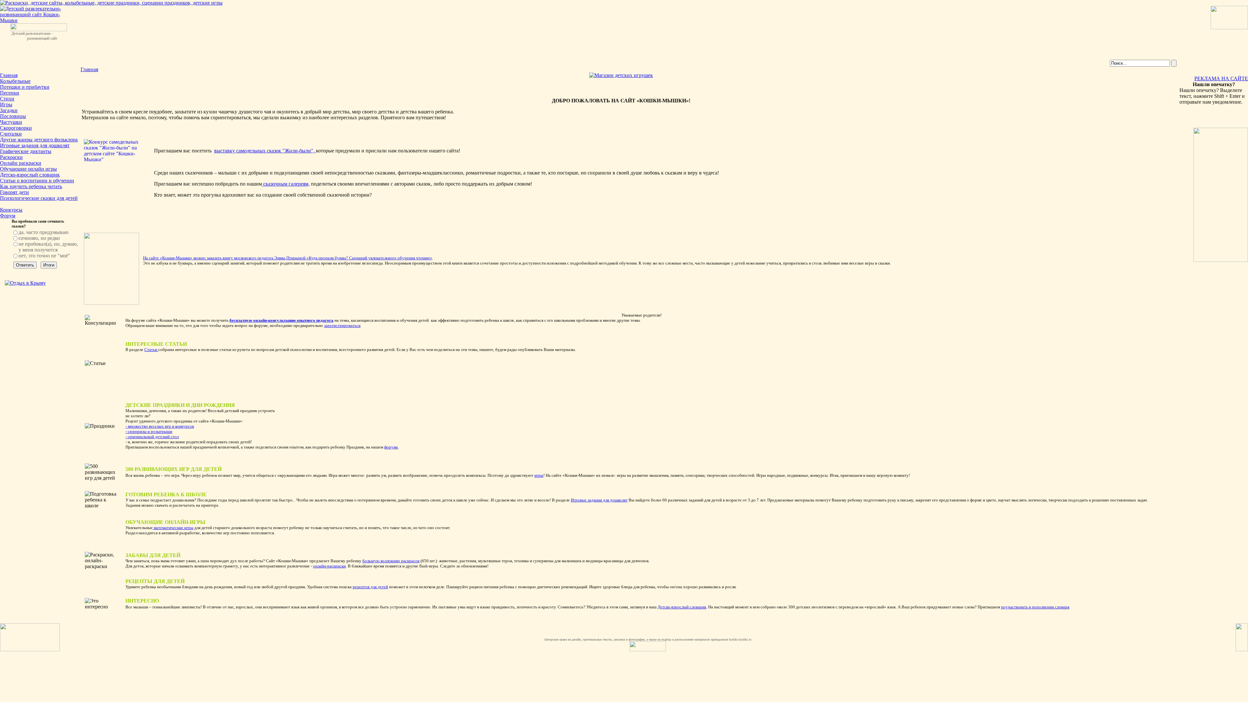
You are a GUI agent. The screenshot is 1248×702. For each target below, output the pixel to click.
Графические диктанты (25, 151)
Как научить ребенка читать (31, 186)
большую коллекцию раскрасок (391, 560)
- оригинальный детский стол (152, 436)
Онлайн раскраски (20, 163)
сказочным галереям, (286, 184)
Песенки (9, 93)
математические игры (173, 527)
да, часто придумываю (44, 232)
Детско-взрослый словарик (30, 174)
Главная (9, 75)
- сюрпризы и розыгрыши (148, 431)
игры (538, 475)
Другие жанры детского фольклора (39, 139)
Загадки (9, 110)
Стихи (7, 98)
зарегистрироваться (342, 325)
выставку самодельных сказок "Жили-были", (265, 150)
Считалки (11, 133)
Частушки (11, 122)
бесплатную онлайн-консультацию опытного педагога (281, 320)
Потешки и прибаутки (24, 87)
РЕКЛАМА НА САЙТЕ (1221, 78)
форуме (391, 447)
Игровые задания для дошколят (35, 145)
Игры (6, 104)
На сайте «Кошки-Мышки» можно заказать (183, 257)
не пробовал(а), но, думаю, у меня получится (48, 247)
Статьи (151, 349)
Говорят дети (14, 192)
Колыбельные (15, 81)
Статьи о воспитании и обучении (37, 180)
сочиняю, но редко (39, 238)
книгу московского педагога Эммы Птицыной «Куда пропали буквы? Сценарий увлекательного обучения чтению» (327, 257)
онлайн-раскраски (329, 566)
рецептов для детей (370, 586)
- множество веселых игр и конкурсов (159, 426)
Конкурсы (11, 210)
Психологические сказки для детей (39, 198)
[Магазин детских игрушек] (621, 75)
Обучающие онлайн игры (28, 169)
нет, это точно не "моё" (44, 255)
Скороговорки (16, 128)
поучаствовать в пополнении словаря (1035, 606)
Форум (7, 215)
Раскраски (11, 157)
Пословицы (13, 116)
